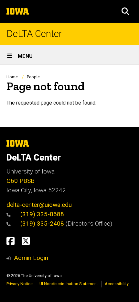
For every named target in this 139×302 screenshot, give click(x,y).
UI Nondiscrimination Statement (68, 283)
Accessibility (117, 283)
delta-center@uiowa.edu (39, 204)
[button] (125, 11)
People (33, 76)
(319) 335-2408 (43, 223)
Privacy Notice (19, 283)
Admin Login (31, 258)
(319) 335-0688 (42, 214)
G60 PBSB (20, 181)
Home (12, 76)
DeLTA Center (34, 34)
